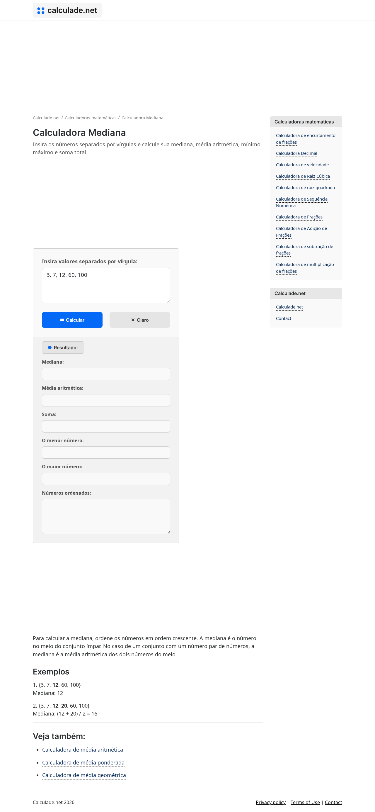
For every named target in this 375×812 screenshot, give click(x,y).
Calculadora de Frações (299, 217)
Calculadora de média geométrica (84, 775)
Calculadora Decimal (296, 153)
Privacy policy (271, 802)
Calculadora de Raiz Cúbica (303, 176)
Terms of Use (305, 802)
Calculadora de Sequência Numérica (302, 202)
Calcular (74, 320)
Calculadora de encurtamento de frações (305, 138)
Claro (142, 320)
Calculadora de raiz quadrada (305, 187)
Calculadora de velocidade (302, 164)
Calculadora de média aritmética (82, 749)
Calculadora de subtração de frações (304, 249)
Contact (283, 318)
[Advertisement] (187, 65)
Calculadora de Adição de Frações (301, 231)
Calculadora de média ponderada (83, 762)
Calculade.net (289, 307)
